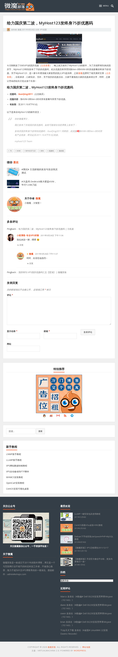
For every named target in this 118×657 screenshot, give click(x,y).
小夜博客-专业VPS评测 (28, 235)
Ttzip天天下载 (67, 630)
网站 (9, 343)
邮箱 (47, 331)
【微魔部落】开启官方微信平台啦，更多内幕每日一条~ (93, 560)
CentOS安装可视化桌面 (17, 488)
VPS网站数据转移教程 (16, 465)
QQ (44, 416)
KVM (18, 151)
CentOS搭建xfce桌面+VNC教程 (88, 525)
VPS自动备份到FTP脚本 (17, 471)
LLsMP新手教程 (14, 460)
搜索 (40, 431)
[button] (104, 5)
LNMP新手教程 (13, 454)
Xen (42, 151)
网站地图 (86, 647)
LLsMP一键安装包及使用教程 (87, 513)
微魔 (19, 29)
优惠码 (51, 151)
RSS (65, 416)
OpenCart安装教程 (15, 482)
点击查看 (45, 65)
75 (11, 151)
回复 (22, 245)
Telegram (72, 416)
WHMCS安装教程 (14, 477)
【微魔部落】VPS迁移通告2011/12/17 (91, 547)
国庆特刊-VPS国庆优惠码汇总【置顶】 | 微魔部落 (43, 272)
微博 (51, 416)
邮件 (58, 416)
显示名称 (12, 331)
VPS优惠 (43, 29)
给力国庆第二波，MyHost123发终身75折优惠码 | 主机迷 (46, 228)
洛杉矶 (61, 151)
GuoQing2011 (25, 94)
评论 (10, 295)
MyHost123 (30, 151)
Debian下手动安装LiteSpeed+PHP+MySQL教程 (94, 537)
